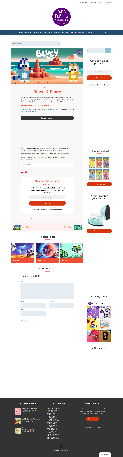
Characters (33, 218)
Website (22, 309)
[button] (93, 312)
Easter (51, 426)
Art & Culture (51, 410)
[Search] (108, 50)
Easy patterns (27, 218)
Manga (49, 432)
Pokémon (51, 419)
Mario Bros (52, 429)
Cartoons (22, 217)
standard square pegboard (53, 109)
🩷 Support (82, 32)
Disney (51, 414)
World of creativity (52, 438)
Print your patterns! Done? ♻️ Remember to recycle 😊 (95, 2)
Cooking (49, 411)
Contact (73, 32)
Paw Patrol (52, 417)
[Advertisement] (47, 134)
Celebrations (51, 422)
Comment (23, 281)
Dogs (21, 218)
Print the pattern (47, 118)
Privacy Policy (48, 209)
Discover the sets (99, 184)
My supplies (37, 32)
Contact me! (92, 419)
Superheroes (51, 437)
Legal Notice (88, 427)
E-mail (51, 301)
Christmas (52, 425)
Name (22, 301)
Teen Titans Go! (53, 420)
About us (57, 32)
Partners (65, 32)
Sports (49, 435)
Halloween (52, 423)
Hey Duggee (52, 416)
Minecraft (51, 431)
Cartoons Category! (26, 159)
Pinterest (29, 164)
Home (21, 32)
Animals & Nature (52, 408)
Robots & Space (52, 434)
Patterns (28, 32)
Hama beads (48, 32)
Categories (14, 40)
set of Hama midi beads (29, 111)
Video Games (51, 428)
